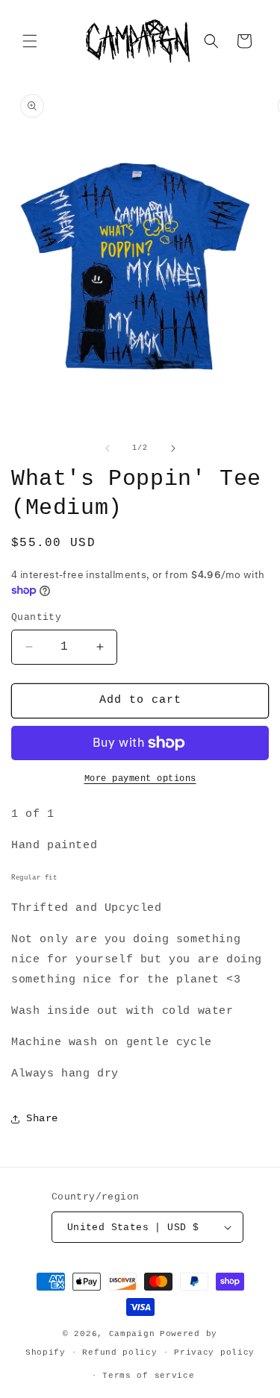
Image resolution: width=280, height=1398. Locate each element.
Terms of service (148, 1375)
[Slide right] (173, 448)
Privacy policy (214, 1352)
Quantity (36, 617)
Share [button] (42, 1118)
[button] (29, 41)
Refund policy (119, 1352)
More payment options (140, 779)
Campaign (132, 1333)
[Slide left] (107, 448)
